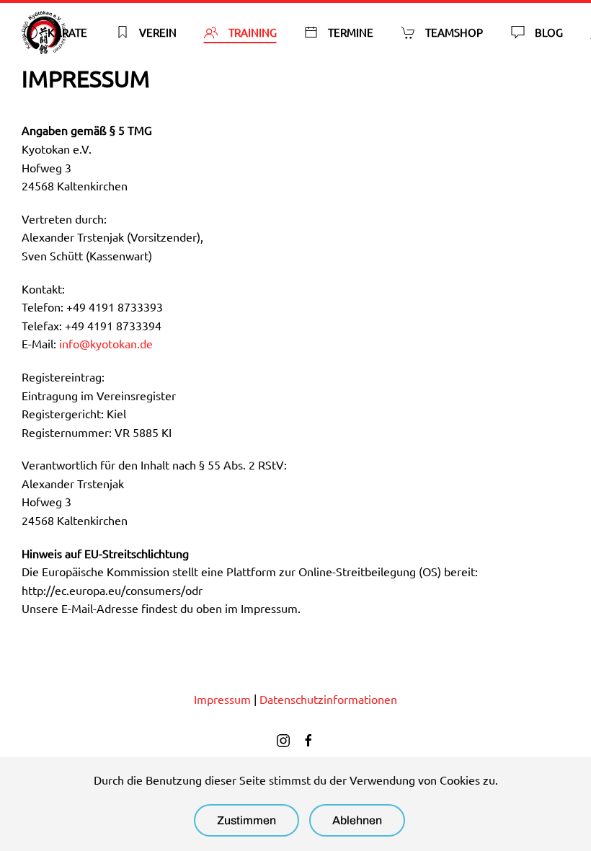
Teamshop (454, 32)
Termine (350, 32)
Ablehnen (357, 820)
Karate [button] (67, 32)
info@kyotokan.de (106, 343)
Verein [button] (158, 32)
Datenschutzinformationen (328, 699)
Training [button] (252, 32)
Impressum (222, 699)
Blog (549, 32)
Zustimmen (246, 820)
